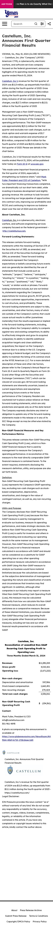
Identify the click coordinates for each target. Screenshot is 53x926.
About (14, 910)
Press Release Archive (31, 910)
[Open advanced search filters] (42, 24)
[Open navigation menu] (4, 23)
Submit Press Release (15, 916)
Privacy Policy (40, 921)
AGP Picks (7, 4)
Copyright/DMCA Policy (18, 921)
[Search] (36, 24)
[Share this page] (49, 23)
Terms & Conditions (38, 916)
